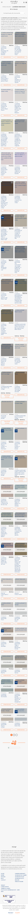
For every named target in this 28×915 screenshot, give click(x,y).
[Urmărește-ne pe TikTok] (15, 847)
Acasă (2, 873)
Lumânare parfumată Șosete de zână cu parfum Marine (3, 362)
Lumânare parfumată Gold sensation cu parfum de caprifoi (18, 79)
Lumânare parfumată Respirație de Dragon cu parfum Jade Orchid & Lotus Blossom (18, 108)
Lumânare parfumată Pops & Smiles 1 (3, 725)
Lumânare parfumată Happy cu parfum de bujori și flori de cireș (4, 561)
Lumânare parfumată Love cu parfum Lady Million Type (4, 296)
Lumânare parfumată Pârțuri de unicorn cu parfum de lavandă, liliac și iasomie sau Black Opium (20, 327)
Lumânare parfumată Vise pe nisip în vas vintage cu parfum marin (4, 78)
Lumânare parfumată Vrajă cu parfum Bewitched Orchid (17, 645)
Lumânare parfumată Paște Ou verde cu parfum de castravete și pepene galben (4, 532)
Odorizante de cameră (21, 875)
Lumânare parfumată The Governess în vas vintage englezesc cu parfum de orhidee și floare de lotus (18, 266)
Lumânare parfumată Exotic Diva (17, 724)
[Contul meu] (24, 2)
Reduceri (17, 880)
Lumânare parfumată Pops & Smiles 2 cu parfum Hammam (4, 445)
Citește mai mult (7, 508)
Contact (3, 880)
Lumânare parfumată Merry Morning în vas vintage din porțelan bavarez (4, 50)
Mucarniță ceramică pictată (3, 417)
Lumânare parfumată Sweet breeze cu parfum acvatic (17, 445)
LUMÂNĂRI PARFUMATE (20, 873)
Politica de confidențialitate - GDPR (10, 890)
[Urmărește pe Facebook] (12, 847)
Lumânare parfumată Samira (17, 671)
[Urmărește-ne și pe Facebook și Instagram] (14, 847)
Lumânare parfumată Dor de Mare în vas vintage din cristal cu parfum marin (18, 50)
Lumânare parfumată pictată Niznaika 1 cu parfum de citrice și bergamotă (18, 698)
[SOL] (9, 901)
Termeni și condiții (5, 888)
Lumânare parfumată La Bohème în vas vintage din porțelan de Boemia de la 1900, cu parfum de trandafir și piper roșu (4, 139)
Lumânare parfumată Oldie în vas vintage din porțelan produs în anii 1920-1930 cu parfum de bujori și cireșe (4, 202)
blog (2, 878)
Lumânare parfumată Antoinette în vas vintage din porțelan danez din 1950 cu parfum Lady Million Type (4, 234)
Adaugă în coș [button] (7, 57)
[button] (2, 2)
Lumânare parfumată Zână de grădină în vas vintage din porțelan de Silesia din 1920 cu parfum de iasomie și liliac (19, 298)
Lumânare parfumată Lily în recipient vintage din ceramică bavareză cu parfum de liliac (18, 234)
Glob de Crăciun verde (18, 594)
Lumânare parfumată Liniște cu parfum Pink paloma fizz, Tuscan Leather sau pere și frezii (20, 473)
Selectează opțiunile (21, 339)
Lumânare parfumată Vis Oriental (4, 695)
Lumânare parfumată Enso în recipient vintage (20, 417)
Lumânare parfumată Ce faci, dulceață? (3, 644)
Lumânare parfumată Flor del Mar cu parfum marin (18, 361)
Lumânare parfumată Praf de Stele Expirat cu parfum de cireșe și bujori (4, 170)
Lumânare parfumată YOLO (3, 618)
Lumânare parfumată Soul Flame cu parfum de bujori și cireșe (18, 199)
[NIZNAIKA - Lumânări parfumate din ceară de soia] (14, 2)
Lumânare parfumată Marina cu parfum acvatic (3, 473)
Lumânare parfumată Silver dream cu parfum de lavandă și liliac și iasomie (18, 531)
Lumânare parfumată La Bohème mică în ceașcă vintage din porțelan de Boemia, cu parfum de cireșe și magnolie (18, 139)
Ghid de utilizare (19, 881)
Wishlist (3, 885)
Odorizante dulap (19, 876)
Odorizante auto (19, 878)
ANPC (2, 891)
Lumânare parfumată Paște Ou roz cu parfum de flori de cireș (4, 502)
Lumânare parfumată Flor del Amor (17, 619)
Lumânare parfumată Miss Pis (3, 671)
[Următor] (16, 735)
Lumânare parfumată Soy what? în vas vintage (6, 388)
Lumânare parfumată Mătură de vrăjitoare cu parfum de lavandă (18, 170)
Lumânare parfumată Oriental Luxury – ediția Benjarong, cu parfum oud (3, 265)
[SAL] (9, 896)
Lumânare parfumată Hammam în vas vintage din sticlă (18, 389)
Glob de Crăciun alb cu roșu (4, 594)
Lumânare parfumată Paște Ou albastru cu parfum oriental (17, 503)
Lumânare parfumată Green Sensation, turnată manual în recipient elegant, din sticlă (4, 329)
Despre (2, 875)
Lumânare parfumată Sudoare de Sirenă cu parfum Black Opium (4, 107)
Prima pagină (6, 6)
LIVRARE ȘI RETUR (5, 886)
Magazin (3, 876)
